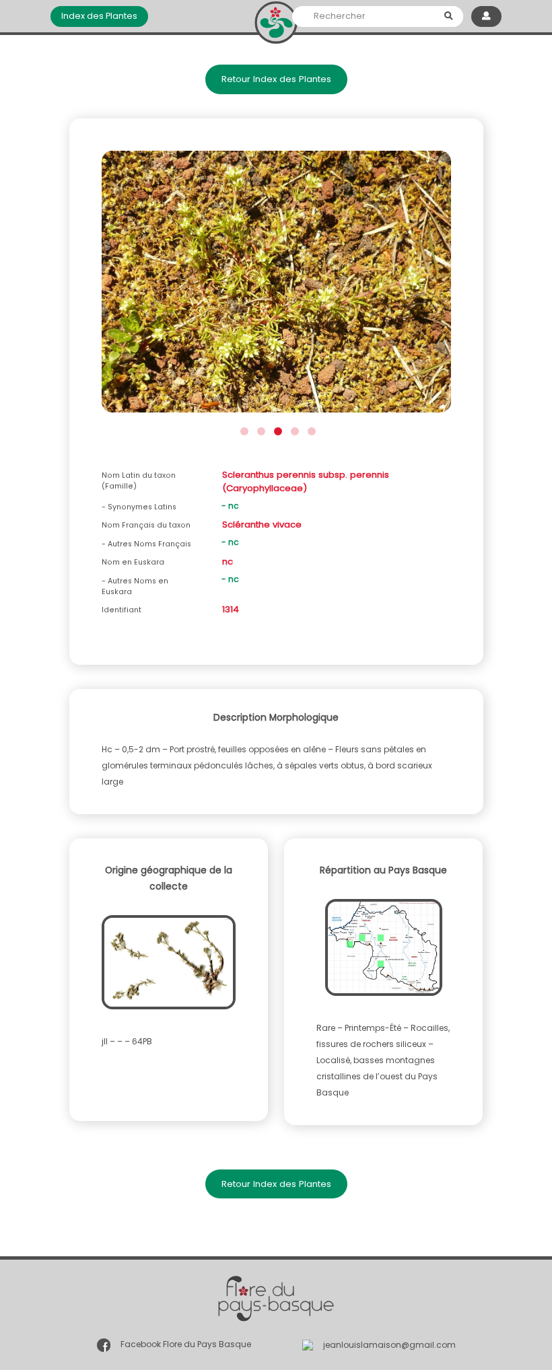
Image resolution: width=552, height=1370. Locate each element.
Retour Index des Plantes (276, 79)
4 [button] (293, 430)
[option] (276, 286)
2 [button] (259, 430)
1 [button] (243, 430)
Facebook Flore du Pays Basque (185, 1344)
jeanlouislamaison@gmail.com (389, 1344)
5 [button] (310, 430)
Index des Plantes (99, 16)
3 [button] (276, 430)
